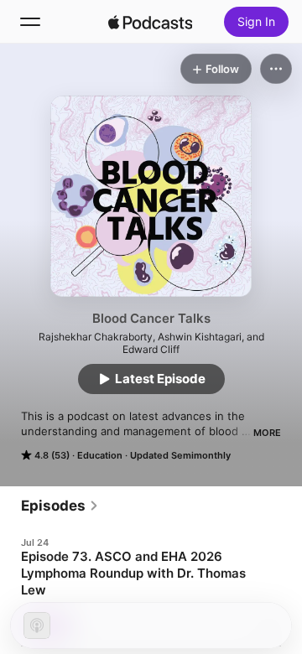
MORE (267, 433)
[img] (150, 21)
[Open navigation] (30, 21)
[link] (60, 505)
